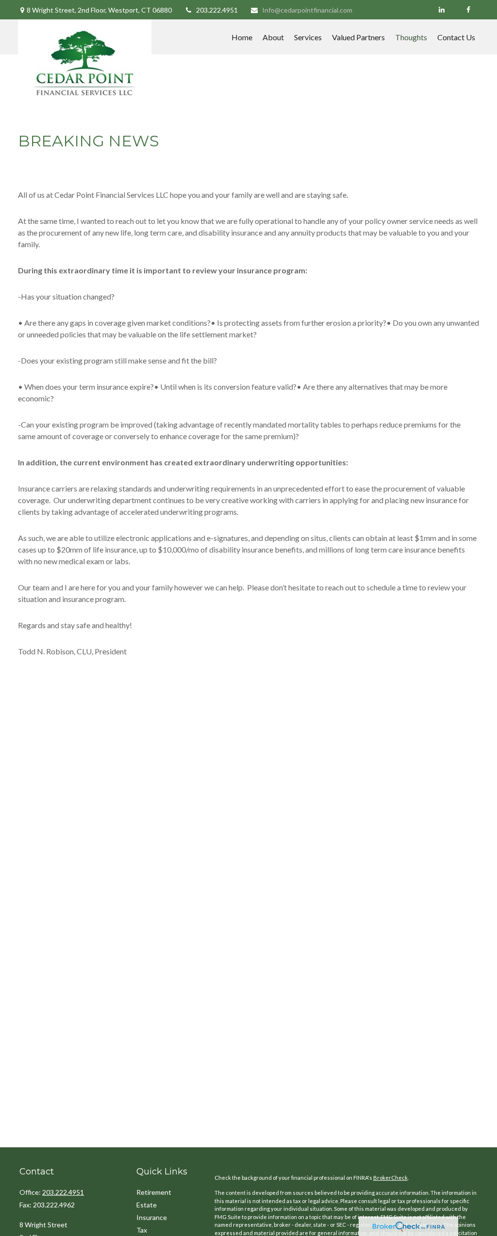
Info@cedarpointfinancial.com (307, 10)
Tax (141, 1230)
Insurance (151, 1217)
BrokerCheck (390, 1177)
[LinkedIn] (441, 9)
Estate (146, 1205)
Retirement (153, 1192)
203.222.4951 (217, 10)
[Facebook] (468, 9)
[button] (242, 37)
